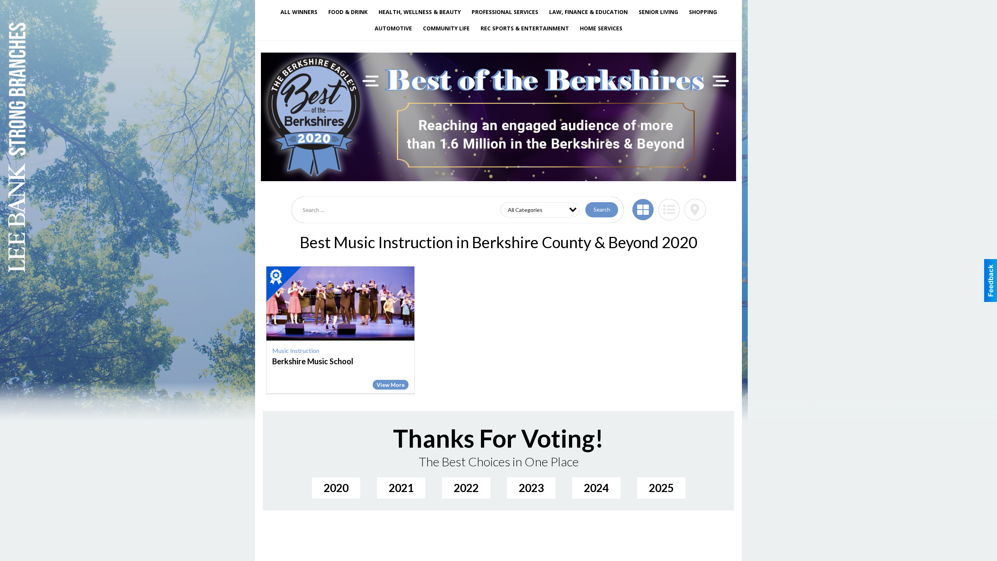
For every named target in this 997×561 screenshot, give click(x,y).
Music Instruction (295, 350)
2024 (596, 487)
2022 (466, 487)
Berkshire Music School (312, 361)
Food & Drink (348, 12)
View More (391, 384)
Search (602, 209)
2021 (401, 487)
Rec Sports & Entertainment (525, 28)
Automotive (393, 28)
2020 (336, 487)
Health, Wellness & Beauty (420, 12)
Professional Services (505, 12)
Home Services (601, 28)
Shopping (703, 12)
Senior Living (658, 12)
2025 (661, 487)
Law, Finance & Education (588, 12)
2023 (531, 487)
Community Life (446, 28)
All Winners (298, 12)
